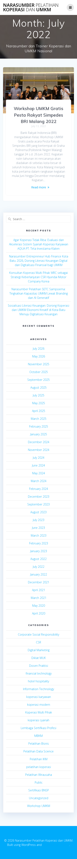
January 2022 (38, 574)
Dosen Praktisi (38, 666)
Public (39, 782)
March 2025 (38, 419)
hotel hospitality (38, 681)
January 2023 (38, 551)
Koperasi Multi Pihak (38, 712)
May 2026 (38, 356)
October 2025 (38, 372)
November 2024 (38, 450)
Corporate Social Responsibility (38, 634)
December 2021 (38, 582)
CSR (38, 642)
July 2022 (38, 567)
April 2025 (38, 411)
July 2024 (38, 458)
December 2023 (38, 496)
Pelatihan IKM (38, 759)
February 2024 (38, 489)
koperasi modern (38, 705)
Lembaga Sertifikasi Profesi (38, 728)
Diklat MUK (38, 658)
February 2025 (38, 426)
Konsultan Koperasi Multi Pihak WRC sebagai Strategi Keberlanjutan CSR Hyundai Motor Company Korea (38, 277)
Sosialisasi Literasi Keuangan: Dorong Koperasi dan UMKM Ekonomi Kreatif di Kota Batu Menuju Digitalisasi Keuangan (38, 310)
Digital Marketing (38, 650)
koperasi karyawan (38, 697)
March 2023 (38, 535)
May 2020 (38, 606)
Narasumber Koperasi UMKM (31, 7)
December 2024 (38, 442)
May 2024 (38, 473)
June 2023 (38, 528)
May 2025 (38, 403)
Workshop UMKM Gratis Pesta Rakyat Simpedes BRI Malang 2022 (38, 115)
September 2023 (38, 504)
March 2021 (38, 598)
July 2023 (38, 520)
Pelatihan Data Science (38, 751)
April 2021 (38, 590)
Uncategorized (38, 798)
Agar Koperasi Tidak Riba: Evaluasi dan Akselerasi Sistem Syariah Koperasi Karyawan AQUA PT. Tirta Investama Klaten (38, 244)
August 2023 (38, 512)
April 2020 (38, 613)
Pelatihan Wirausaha (38, 775)
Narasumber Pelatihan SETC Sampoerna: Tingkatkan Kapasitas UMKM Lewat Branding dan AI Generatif (38, 293)
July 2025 (38, 395)
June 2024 (38, 465)
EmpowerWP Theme (56, 845)
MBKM (38, 736)
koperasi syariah (38, 720)
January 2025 (38, 434)
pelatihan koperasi (38, 767)
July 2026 (38, 348)
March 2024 (38, 481)
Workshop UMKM (38, 806)
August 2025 (38, 387)
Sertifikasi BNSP (38, 790)
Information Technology (38, 689)
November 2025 (38, 364)
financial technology (39, 673)
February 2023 (38, 543)
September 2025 (38, 380)
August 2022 (38, 559)
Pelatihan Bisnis (38, 743)
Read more (38, 187)
